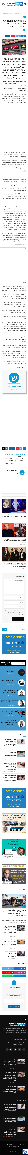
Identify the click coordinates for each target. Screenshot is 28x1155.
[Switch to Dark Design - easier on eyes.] (2, 4)
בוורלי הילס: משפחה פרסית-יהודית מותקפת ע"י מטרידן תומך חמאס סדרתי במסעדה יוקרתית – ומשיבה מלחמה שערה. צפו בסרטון (9, 779)
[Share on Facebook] (23, 36)
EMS (19, 1146)
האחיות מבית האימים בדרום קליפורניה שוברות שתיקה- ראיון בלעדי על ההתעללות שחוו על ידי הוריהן (8, 460)
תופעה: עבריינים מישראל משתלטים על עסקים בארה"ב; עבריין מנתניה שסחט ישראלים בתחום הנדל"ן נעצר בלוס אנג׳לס (10, 742)
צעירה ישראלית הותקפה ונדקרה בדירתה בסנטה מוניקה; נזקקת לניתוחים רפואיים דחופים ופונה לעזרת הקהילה (10, 766)
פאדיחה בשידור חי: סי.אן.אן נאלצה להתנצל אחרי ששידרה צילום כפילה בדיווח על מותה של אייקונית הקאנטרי (14, 516)
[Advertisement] (14, 123)
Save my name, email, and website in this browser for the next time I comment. (14, 612)
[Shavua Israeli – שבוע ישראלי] (14, 4)
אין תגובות (18, 32)
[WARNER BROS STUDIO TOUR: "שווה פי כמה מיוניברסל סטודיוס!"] (14, 47)
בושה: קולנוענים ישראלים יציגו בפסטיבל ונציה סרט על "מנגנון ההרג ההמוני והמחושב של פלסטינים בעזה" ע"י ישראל (15, 565)
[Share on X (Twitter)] (18, 36)
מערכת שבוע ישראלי (16, 30)
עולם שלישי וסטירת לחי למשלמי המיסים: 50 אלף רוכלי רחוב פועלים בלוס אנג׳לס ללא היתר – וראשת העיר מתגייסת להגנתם (9, 1063)
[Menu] (25, 4)
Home (11, 13)
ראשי (16, 1151)
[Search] (4, 4)
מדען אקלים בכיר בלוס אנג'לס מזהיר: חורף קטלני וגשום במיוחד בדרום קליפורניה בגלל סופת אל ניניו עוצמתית (9, 943)
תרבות (24, 17)
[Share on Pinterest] (13, 36)
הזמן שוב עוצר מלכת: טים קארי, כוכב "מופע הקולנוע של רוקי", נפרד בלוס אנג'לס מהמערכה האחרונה (15, 541)
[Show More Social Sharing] (3, 36)
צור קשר (11, 1151)
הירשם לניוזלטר (14, 1006)
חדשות (24, 907)
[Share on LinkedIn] (7, 36)
